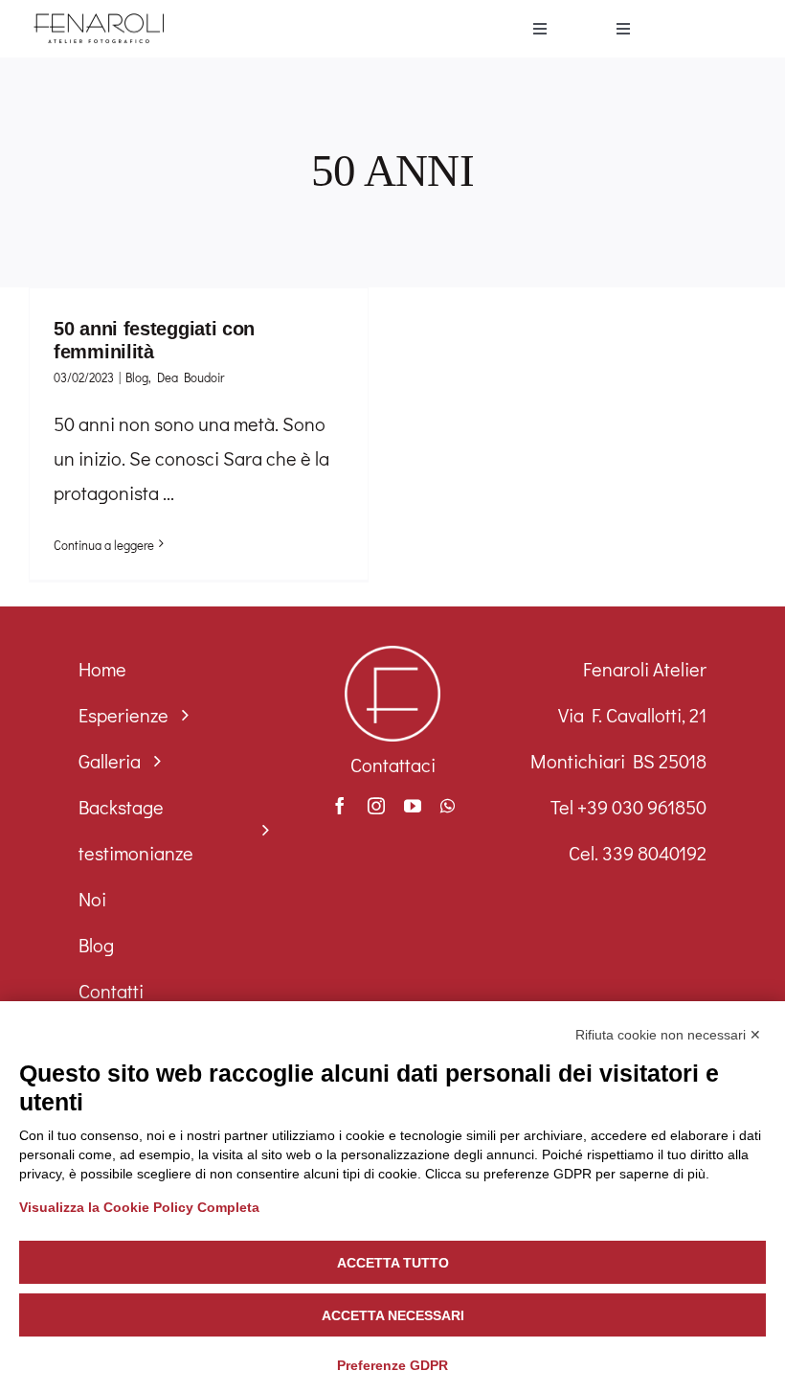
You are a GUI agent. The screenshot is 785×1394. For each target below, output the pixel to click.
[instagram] (376, 805)
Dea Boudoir (190, 377)
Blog (136, 377)
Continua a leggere (104, 545)
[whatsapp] (447, 805)
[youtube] (412, 805)
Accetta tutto (393, 1262)
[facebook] (339, 805)
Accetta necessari (393, 1315)
